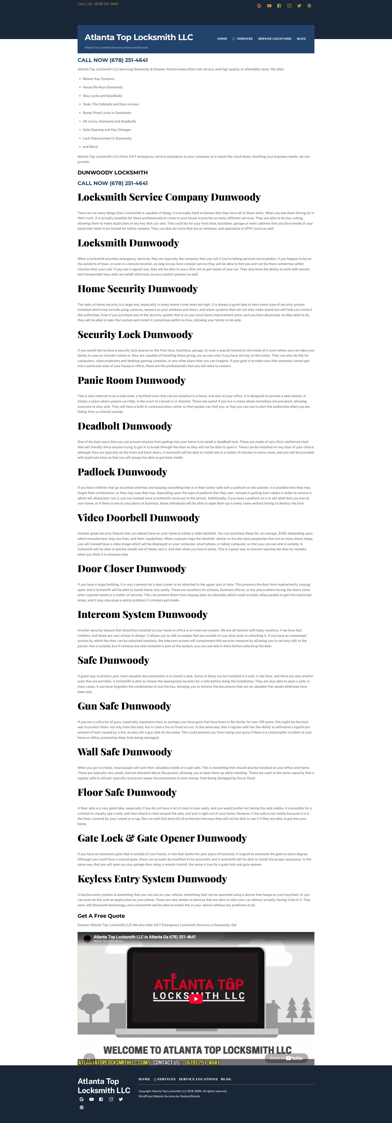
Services (244, 38)
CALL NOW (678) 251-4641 (113, 60)
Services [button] (166, 1079)
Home (222, 38)
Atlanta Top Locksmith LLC (169, 1091)
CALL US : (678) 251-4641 (98, 4)
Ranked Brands (190, 1096)
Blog (301, 38)
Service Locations (274, 38)
